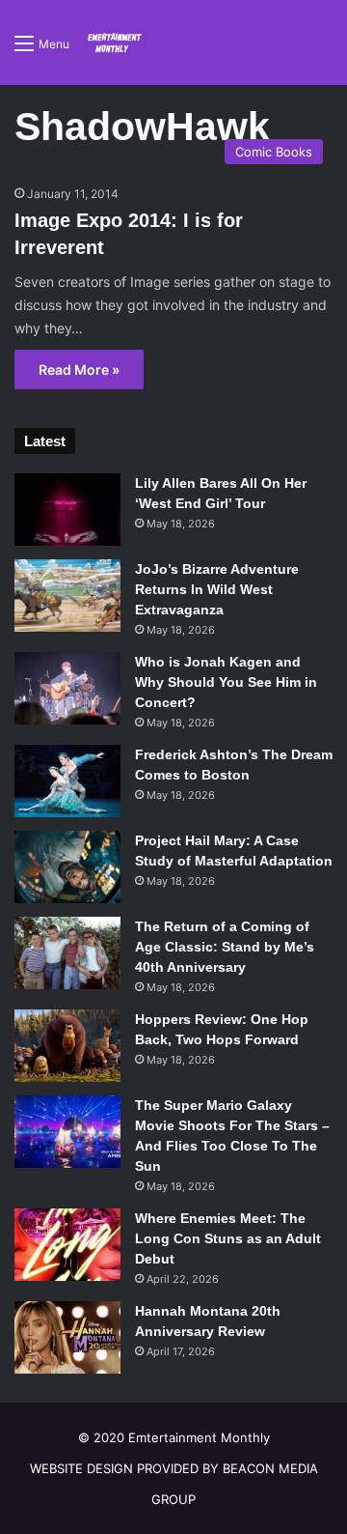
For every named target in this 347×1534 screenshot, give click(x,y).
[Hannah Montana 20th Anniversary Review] (67, 1337)
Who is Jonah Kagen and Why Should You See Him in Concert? (226, 682)
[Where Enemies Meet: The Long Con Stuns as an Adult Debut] (67, 1244)
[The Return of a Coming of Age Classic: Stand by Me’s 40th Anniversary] (67, 953)
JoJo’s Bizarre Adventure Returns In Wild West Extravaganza (217, 589)
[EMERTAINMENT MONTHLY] (113, 42)
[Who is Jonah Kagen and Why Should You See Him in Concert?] (67, 688)
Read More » (79, 369)
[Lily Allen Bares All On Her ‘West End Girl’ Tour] (67, 509)
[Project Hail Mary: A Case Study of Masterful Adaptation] (67, 867)
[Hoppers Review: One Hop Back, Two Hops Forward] (67, 1045)
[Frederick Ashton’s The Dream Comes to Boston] (67, 781)
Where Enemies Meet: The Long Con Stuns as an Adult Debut (228, 1238)
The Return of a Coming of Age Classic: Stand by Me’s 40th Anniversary (224, 947)
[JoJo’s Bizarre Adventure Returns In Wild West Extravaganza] (67, 595)
